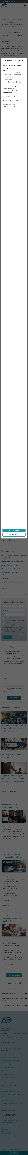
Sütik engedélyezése (14, 530)
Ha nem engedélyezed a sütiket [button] (10, 100)
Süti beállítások (14, 534)
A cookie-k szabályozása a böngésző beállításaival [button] (9, 105)
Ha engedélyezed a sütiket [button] (9, 96)
